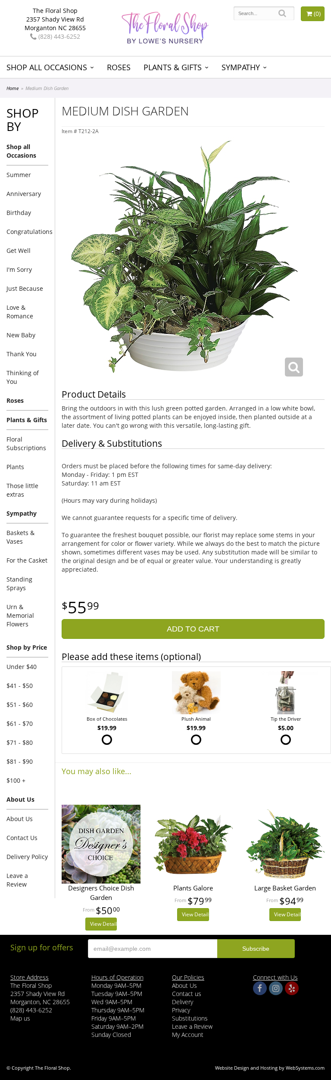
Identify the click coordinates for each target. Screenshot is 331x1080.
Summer (18, 175)
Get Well (18, 250)
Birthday (18, 213)
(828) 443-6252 (58, 36)
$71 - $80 (19, 742)
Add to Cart (193, 629)
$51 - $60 (19, 704)
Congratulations (27, 231)
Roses (119, 67)
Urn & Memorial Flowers (20, 615)
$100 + (15, 780)
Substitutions (190, 1018)
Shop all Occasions (46, 67)
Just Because (24, 288)
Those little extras (22, 490)
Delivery (182, 1002)
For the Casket (26, 560)
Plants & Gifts (173, 67)
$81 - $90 (19, 761)
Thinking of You (22, 377)
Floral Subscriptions (26, 443)
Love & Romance (19, 311)
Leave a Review (17, 879)
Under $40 (21, 667)
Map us (20, 1018)
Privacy (181, 1010)
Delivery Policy (27, 857)
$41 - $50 (19, 686)
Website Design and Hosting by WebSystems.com (270, 1067)
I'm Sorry (19, 269)
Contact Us (21, 838)
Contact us (186, 994)
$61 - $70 (19, 723)
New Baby (20, 335)
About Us (19, 819)
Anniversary (23, 194)
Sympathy (241, 67)
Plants (15, 467)
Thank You (21, 354)
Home (12, 88)
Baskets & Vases (20, 537)
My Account (187, 1034)
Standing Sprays (19, 583)
